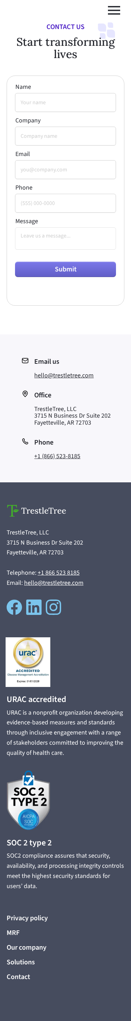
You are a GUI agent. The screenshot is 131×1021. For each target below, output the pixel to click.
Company (28, 121)
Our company (26, 947)
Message (26, 221)
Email (22, 154)
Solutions (21, 962)
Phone (23, 188)
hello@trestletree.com (64, 375)
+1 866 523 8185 (59, 572)
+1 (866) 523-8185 (57, 456)
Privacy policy (27, 918)
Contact (18, 977)
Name (23, 87)
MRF (13, 933)
